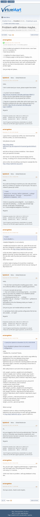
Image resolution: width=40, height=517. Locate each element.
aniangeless (7, 40)
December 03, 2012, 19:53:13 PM (10, 463)
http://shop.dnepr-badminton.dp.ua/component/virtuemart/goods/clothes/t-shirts (19, 146)
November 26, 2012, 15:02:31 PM (12, 42)
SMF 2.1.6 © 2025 (16, 513)
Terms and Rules (19, 511)
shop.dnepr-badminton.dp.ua (12, 414)
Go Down (4, 35)
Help (13, 511)
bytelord (6, 78)
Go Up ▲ (26, 511)
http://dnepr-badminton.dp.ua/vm (13, 164)
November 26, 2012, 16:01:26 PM (10, 80)
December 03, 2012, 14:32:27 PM (10, 338)
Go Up (3, 500)
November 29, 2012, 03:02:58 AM (10, 277)
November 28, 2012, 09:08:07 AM (10, 232)
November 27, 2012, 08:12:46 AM (10, 132)
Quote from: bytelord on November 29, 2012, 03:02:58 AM (20, 342)
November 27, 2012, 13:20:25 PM (10, 176)
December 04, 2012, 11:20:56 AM (10, 486)
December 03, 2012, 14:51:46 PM (10, 425)
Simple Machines (24, 513)
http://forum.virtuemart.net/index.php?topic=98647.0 (18, 94)
